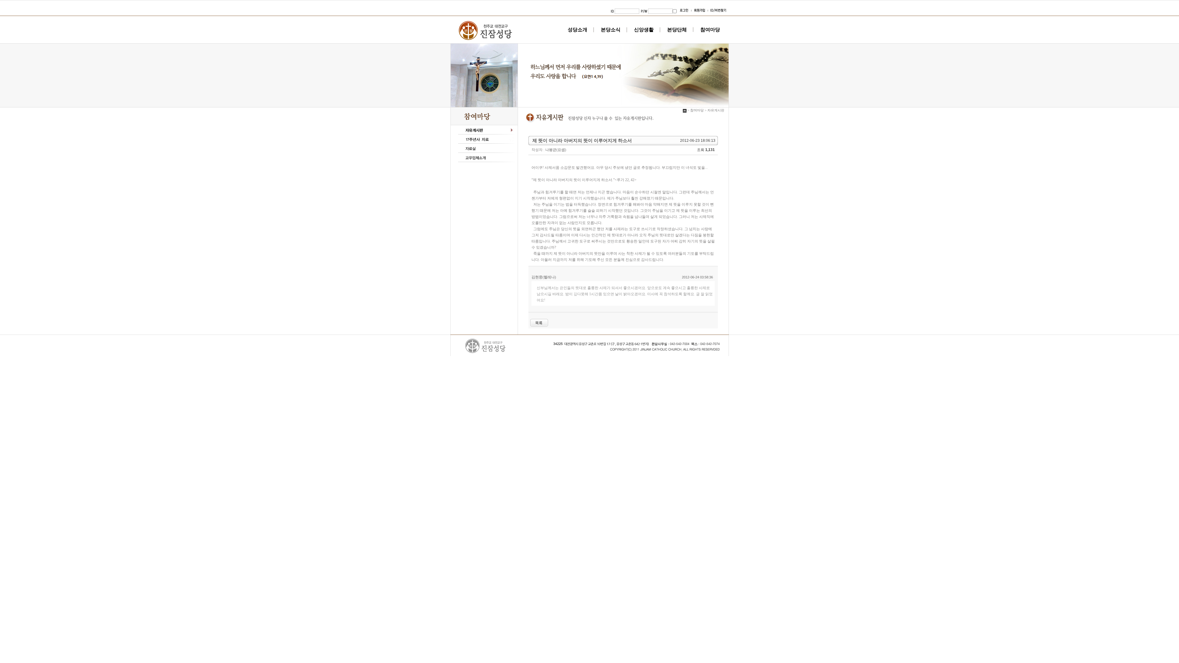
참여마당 (710, 29)
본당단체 (677, 29)
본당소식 (611, 29)
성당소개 (577, 29)
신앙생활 (644, 29)
